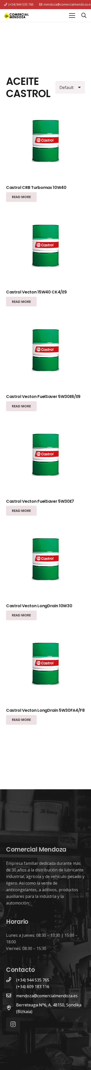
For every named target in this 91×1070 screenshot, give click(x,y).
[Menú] (72, 15)
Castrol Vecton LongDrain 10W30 (39, 606)
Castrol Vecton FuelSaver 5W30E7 (40, 501)
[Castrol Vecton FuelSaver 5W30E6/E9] (45, 351)
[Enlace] (16, 15)
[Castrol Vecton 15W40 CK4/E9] (45, 246)
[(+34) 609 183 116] (11, 986)
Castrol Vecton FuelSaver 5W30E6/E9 (43, 396)
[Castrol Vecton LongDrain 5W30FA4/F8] (45, 664)
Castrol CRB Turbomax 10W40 (36, 187)
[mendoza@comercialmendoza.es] (11, 995)
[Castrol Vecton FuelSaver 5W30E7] (45, 455)
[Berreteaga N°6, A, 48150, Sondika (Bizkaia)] (11, 1008)
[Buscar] (83, 15)
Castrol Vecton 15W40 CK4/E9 (36, 292)
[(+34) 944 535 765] (11, 980)
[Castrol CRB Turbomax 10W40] (45, 142)
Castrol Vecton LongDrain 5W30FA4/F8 (45, 710)
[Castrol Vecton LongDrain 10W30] (45, 560)
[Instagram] (13, 1024)
